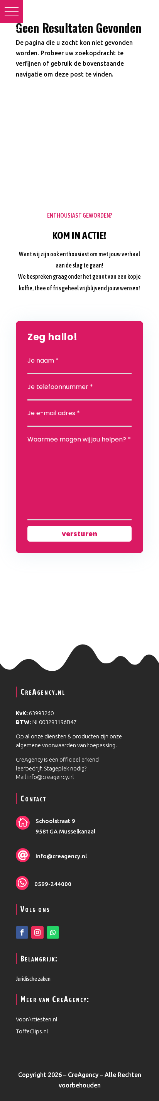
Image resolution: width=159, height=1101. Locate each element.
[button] (11, 11)
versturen (79, 533)
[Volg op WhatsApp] (53, 932)
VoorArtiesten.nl (37, 1019)
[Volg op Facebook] (22, 932)
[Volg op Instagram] (37, 932)
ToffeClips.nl (32, 1031)
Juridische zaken (33, 978)
